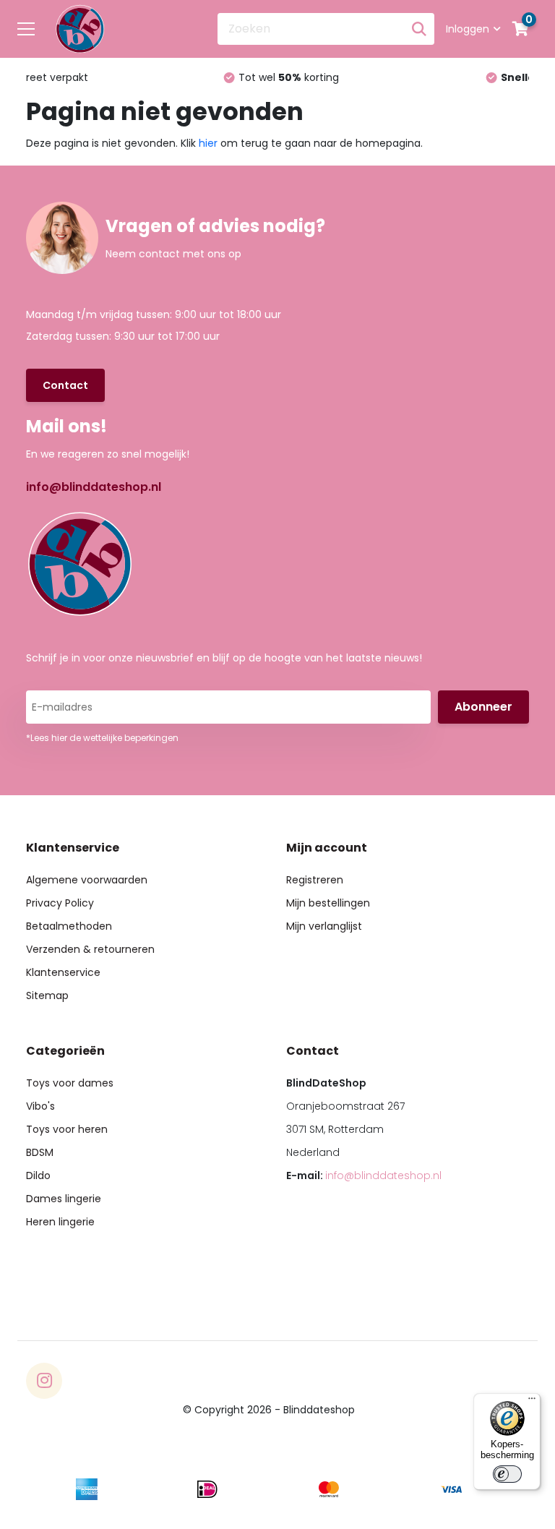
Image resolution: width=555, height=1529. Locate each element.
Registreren (314, 880)
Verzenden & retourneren (90, 949)
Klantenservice (63, 972)
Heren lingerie (60, 1222)
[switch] (507, 1474)
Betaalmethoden (69, 926)
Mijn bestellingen (328, 903)
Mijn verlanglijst (324, 926)
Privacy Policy (60, 903)
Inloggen (467, 29)
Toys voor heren (67, 1129)
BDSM (39, 1152)
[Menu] (532, 1401)
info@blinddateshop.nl (93, 487)
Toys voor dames (69, 1083)
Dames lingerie (63, 1198)
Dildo (38, 1175)
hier (208, 143)
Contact (65, 385)
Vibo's (40, 1106)
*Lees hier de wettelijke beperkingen (102, 738)
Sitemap (47, 995)
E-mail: (364, 1175)
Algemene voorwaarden (86, 880)
